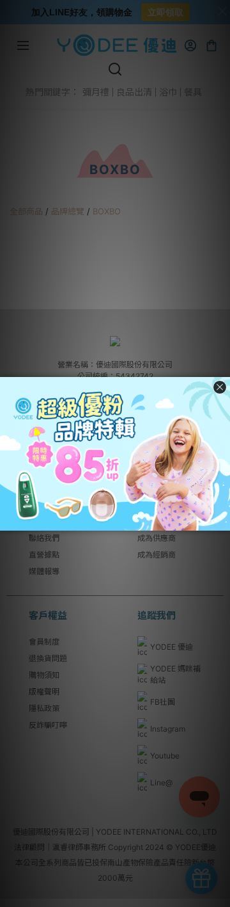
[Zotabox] (221, 519)
